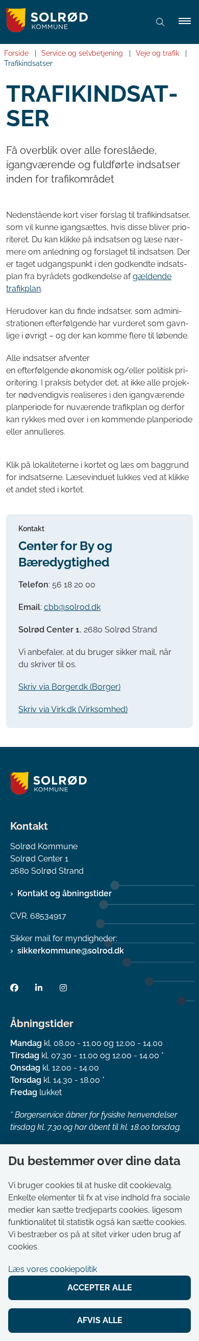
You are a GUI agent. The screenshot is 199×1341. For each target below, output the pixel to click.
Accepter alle (99, 1287)
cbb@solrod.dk (72, 607)
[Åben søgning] (160, 22)
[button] (189, 22)
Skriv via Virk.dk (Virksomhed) (73, 709)
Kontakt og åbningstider (64, 893)
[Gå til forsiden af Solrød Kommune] (71, 22)
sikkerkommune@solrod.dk (70, 951)
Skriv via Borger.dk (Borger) (69, 687)
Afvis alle (99, 1320)
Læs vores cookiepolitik (52, 1269)
